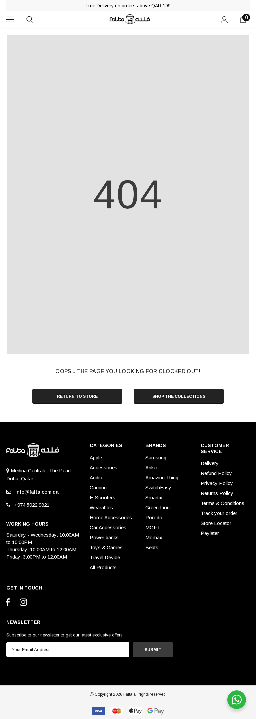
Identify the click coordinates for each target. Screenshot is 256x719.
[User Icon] (224, 19)
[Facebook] (8, 602)
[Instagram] (23, 602)
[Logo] (129, 19)
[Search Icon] (36, 19)
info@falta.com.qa (36, 492)
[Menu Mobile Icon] (10, 20)
